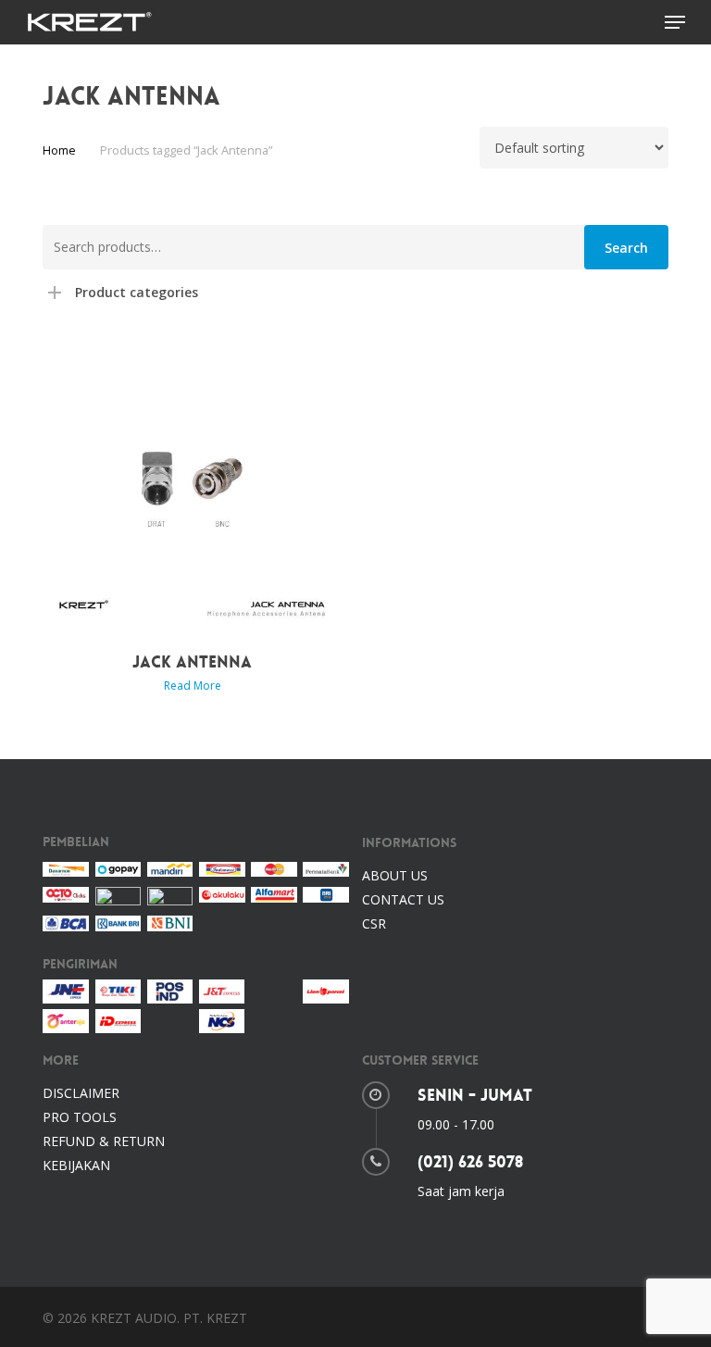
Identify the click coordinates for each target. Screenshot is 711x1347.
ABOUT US (395, 875)
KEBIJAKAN (76, 1165)
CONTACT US (403, 899)
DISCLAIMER (81, 1093)
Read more (192, 686)
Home (59, 150)
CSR (374, 923)
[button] (675, 22)
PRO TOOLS (80, 1117)
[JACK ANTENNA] (192, 484)
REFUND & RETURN (104, 1141)
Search (626, 247)
